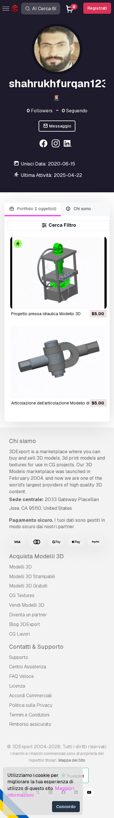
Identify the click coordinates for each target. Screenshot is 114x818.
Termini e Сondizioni (29, 715)
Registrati (97, 8)
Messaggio (59, 126)
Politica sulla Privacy (30, 705)
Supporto (18, 657)
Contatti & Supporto (36, 646)
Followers (40, 111)
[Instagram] (56, 144)
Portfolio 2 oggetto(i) (36, 208)
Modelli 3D (20, 567)
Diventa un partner (28, 615)
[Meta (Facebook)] (44, 144)
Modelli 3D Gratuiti (28, 586)
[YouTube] (89, 793)
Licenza (17, 686)
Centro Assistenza (27, 667)
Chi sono (81, 208)
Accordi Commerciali (30, 696)
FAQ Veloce (21, 676)
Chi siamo (22, 441)
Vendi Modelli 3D (26, 605)
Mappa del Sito (71, 760)
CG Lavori (19, 634)
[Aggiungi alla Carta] (86, 301)
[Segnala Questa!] (98, 301)
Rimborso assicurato (30, 724)
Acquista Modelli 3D (36, 556)
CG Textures (21, 595)
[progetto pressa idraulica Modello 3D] (58, 273)
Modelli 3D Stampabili (32, 576)
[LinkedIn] (68, 144)
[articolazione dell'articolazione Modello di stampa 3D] (58, 362)
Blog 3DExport (24, 624)
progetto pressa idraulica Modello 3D (46, 313)
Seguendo (74, 111)
